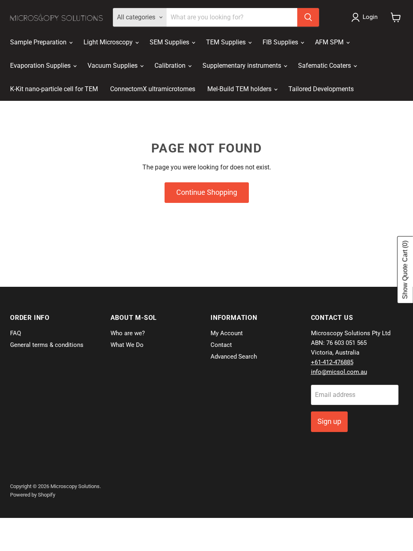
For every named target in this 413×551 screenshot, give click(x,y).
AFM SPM (330, 42)
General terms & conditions (46, 345)
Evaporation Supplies (41, 65)
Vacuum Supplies (113, 65)
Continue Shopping (206, 192)
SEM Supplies (170, 42)
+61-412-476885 (332, 362)
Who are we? (128, 333)
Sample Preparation (39, 42)
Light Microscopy (108, 42)
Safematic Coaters (325, 65)
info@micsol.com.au (339, 372)
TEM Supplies (226, 42)
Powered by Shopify (32, 495)
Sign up (329, 421)
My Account (227, 333)
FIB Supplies (281, 42)
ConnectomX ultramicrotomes (152, 89)
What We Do (127, 345)
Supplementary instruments (242, 65)
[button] (366, 17)
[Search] (308, 17)
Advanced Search (234, 356)
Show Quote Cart (405, 270)
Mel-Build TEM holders (240, 89)
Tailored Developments (321, 89)
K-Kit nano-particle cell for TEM (54, 89)
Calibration (170, 65)
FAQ (15, 333)
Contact (221, 345)
